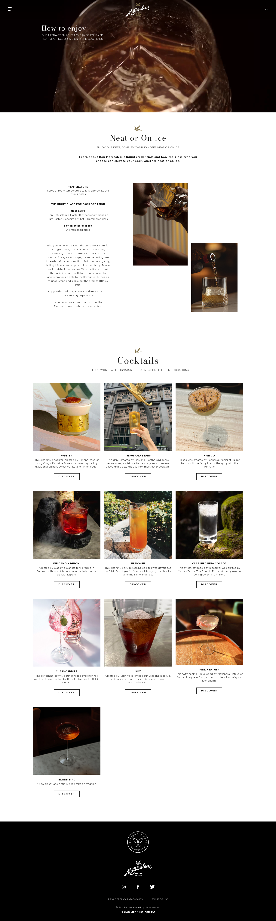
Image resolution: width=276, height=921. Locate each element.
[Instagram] (123, 886)
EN (266, 9)
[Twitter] (152, 886)
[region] (138, 910)
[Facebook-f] (138, 886)
